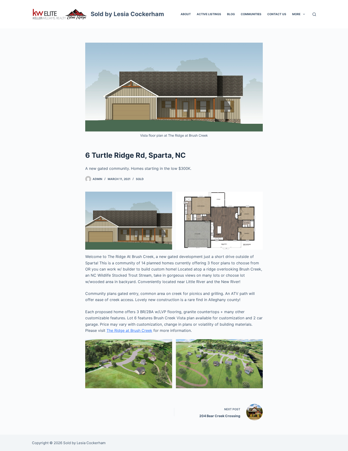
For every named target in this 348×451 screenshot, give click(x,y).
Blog (231, 14)
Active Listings (209, 14)
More (296, 14)
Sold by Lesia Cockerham (127, 14)
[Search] (314, 14)
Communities (251, 14)
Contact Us (276, 14)
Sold (140, 179)
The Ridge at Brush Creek (129, 330)
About (186, 14)
